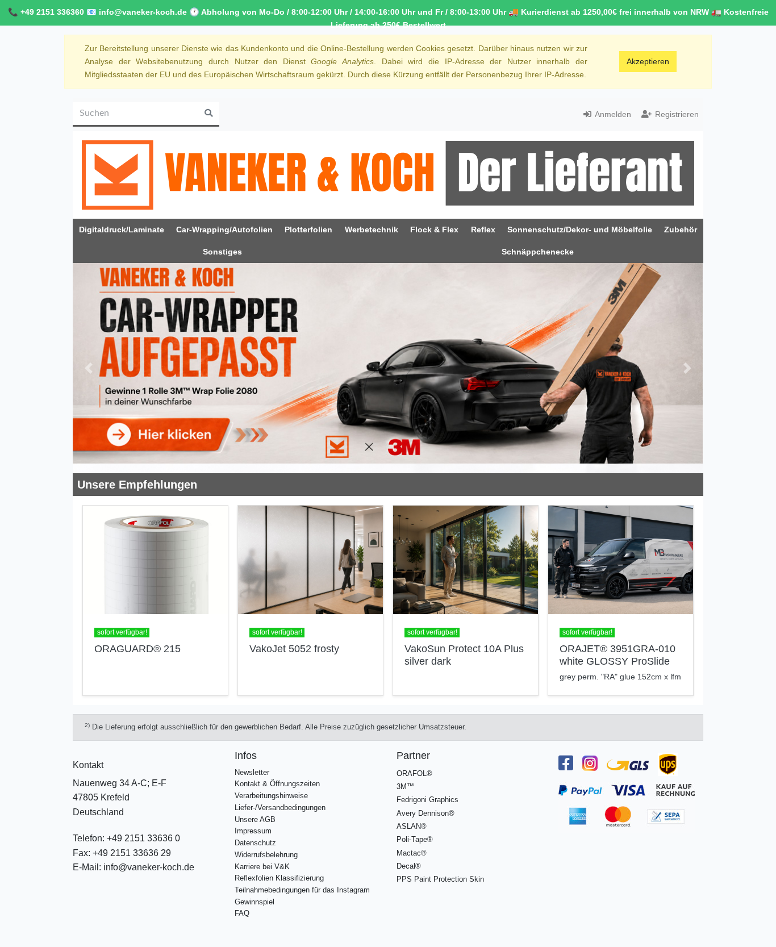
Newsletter (252, 772)
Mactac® (412, 853)
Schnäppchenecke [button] (538, 251)
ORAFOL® (414, 773)
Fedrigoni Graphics (427, 799)
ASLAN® (412, 826)
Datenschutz (255, 842)
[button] (89, 368)
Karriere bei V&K (262, 866)
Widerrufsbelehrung (266, 854)
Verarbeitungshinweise (271, 795)
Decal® (409, 866)
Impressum (253, 831)
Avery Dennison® (425, 813)
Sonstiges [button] (222, 251)
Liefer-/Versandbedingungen (280, 807)
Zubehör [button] (680, 229)
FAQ (242, 913)
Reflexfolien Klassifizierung (279, 878)
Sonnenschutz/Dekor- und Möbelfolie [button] (579, 229)
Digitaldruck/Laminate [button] (121, 229)
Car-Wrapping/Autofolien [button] (224, 229)
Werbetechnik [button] (371, 229)
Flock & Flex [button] (434, 229)
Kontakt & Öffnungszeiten (277, 783)
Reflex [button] (483, 229)
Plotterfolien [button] (308, 229)
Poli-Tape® (415, 839)
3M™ (405, 786)
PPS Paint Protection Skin (440, 879)
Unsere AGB (255, 819)
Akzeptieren (648, 61)
